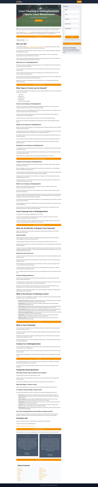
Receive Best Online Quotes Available (38, 158)
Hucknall (19, 480)
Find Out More (38, 321)
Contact (79, 1)
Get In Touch (39, 358)
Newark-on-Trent (42, 476)
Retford (40, 479)
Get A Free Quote (39, 459)
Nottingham (18, 426)
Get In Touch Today (38, 36)
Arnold (34, 426)
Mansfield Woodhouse (43, 474)
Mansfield (41, 473)
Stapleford (19, 478)
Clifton (19, 476)
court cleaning (28, 32)
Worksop (40, 478)
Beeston (31, 426)
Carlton (28, 426)
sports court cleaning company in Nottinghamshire (35, 46)
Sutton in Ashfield (42, 471)
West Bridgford (23, 426)
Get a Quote (38, 20)
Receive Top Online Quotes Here (38, 429)
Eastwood (41, 468)
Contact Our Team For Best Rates (39, 84)
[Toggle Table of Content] (26, 40)
